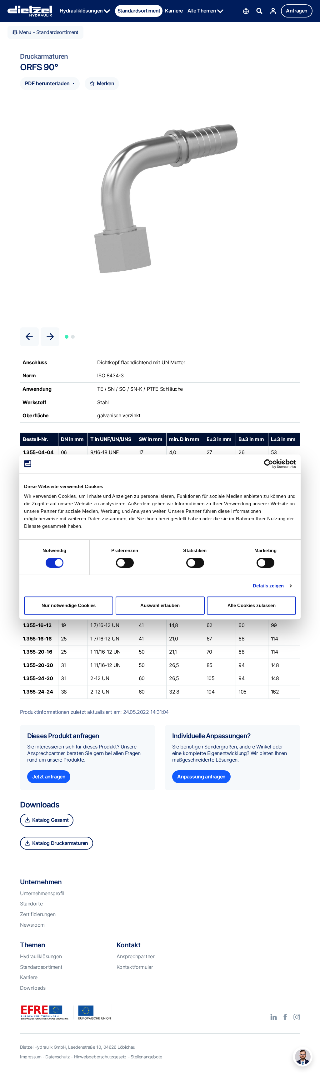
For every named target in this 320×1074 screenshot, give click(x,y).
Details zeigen (268, 585)
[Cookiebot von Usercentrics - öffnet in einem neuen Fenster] (268, 463)
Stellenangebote (146, 1056)
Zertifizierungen (38, 914)
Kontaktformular (135, 967)
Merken (105, 83)
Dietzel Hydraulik (30, 11)
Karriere (174, 10)
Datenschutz (57, 1056)
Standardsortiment (139, 10)
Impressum (30, 1056)
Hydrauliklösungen (82, 10)
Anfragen (297, 10)
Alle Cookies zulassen (252, 605)
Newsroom (32, 925)
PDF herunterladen (48, 83)
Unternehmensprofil (42, 893)
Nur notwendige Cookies (69, 605)
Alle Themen (202, 10)
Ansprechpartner (135, 956)
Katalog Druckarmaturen (59, 843)
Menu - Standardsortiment (48, 32)
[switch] (125, 563)
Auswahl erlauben (160, 605)
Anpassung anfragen (201, 776)
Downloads (32, 988)
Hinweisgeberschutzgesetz (100, 1056)
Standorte (31, 903)
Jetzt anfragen (48, 776)
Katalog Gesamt (49, 820)
